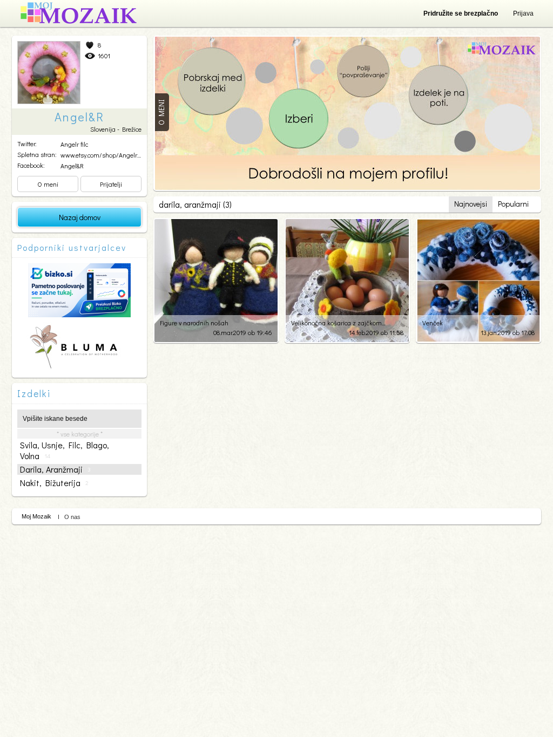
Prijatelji (111, 184)
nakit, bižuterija (54, 482)
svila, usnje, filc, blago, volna (64, 450)
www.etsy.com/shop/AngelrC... (102, 155)
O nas (72, 517)
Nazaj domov (79, 217)
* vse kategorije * (80, 433)
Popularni (513, 204)
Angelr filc (74, 144)
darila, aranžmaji (55, 469)
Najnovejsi (470, 204)
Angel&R (72, 165)
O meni (47, 184)
